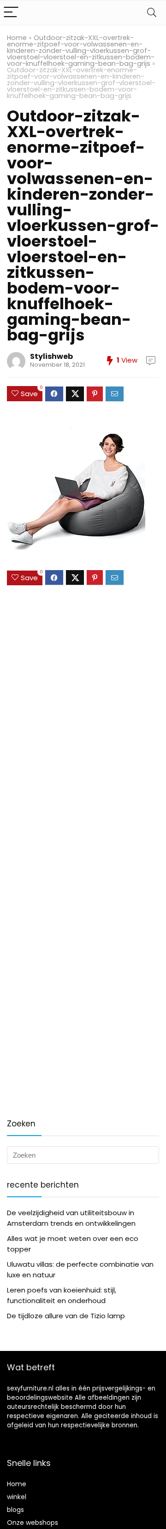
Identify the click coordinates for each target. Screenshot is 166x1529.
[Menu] (11, 12)
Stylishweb (51, 356)
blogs (15, 1509)
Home (17, 37)
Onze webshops (32, 1522)
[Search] (152, 12)
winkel (16, 1496)
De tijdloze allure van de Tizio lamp (66, 1316)
